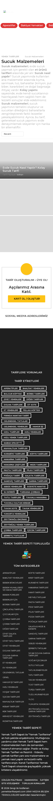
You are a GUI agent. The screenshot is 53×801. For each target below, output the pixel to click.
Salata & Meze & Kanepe (36, 627)
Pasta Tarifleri (13, 470)
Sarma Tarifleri (38, 481)
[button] (3, 4)
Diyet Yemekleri (12, 399)
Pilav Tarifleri (35, 470)
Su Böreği (9, 492)
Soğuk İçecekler (37, 660)
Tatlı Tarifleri (12, 497)
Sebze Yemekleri (13, 486)
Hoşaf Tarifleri (11, 692)
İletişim (44, 780)
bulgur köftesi (13, 394)
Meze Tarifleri (38, 465)
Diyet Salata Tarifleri (9, 634)
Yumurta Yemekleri (14, 514)
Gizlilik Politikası (11, 780)
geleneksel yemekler (16, 426)
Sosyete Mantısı (36, 486)
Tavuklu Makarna (36, 497)
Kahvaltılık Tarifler (15, 448)
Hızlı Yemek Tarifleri (15, 437)
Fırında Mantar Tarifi (16, 415)
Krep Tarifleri (36, 578)
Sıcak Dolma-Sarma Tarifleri (39, 654)
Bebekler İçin (10, 599)
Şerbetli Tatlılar (14, 535)
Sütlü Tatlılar (36, 665)
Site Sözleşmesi (10, 783)
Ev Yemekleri (9, 667)
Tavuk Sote (10, 508)
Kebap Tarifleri (11, 706)
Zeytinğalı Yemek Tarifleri (19, 525)
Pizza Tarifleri (36, 617)
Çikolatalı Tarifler (13, 609)
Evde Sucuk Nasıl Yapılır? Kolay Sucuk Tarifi (24, 169)
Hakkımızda (31, 780)
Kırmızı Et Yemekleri (13, 716)
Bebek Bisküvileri (12, 582)
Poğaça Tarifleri (37, 621)
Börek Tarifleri (36, 394)
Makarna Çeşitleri (14, 465)
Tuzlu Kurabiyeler (38, 694)
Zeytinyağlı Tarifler (39, 716)
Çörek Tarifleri (11, 624)
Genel (6, 677)
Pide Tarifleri (35, 607)
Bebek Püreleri (11, 595)
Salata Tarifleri (34, 475)
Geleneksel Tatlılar (13, 672)
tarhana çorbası (30, 492)
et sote (32, 405)
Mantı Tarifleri (36, 592)
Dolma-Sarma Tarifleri (10, 656)
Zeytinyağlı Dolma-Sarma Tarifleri (38, 710)
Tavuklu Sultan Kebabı (17, 503)
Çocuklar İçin (10, 614)
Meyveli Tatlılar (37, 597)
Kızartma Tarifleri (13, 721)
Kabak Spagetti (13, 443)
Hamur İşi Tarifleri (13, 682)
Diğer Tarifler (34, 399)
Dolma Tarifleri (13, 405)
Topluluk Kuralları (33, 783)
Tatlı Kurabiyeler (37, 670)
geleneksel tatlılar (15, 421)
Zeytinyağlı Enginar (15, 519)
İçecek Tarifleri (36, 530)
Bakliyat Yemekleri (32, 25)
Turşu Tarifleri (36, 689)
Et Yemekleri (11, 410)
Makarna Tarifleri (14, 459)
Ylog (31, 699)
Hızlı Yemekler (33, 432)
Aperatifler (9, 25)
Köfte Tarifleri (39, 454)
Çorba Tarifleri (13, 530)
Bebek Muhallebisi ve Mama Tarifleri (13, 588)
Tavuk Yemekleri (31, 508)
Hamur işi (38, 426)
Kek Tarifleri (9, 711)
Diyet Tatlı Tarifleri (13, 641)
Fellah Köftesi (31, 410)
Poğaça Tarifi (12, 475)
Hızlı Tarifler (11, 432)
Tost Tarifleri (36, 684)
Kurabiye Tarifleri (14, 454)
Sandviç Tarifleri (14, 481)
